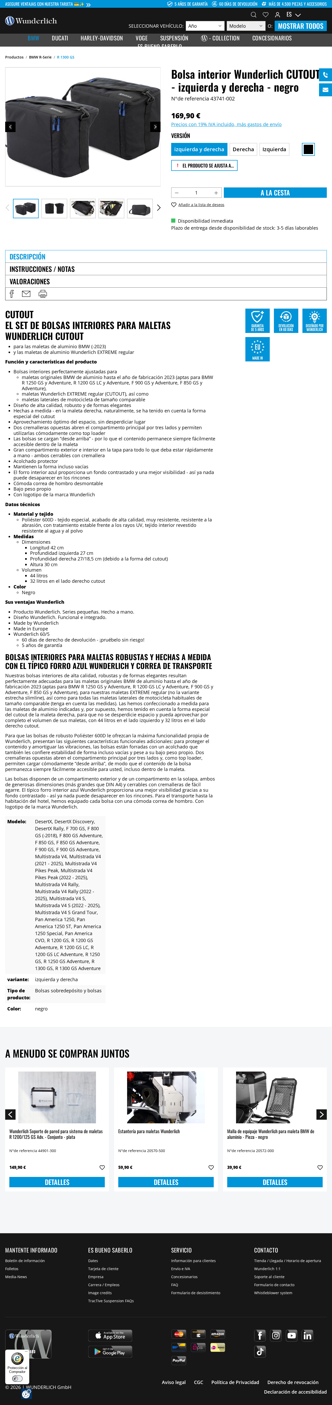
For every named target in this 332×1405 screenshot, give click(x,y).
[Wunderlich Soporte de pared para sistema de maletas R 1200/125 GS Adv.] (57, 1097)
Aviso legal (174, 1382)
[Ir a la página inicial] (31, 20)
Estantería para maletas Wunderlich (149, 1131)
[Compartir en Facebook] (12, 294)
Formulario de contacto (274, 1284)
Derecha (243, 149)
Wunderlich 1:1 (267, 1268)
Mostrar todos (300, 26)
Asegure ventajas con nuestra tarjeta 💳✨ (44, 4)
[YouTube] (292, 1336)
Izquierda (274, 149)
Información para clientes (193, 1260)
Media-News (16, 1276)
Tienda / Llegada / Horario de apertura (287, 1260)
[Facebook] (260, 1336)
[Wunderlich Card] (28, 1344)
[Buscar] (254, 14)
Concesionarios (184, 1276)
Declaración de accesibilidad (295, 1392)
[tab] (166, 256)
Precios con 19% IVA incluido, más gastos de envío (226, 124)
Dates (93, 1260)
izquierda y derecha (199, 149)
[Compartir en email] (26, 294)
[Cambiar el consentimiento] (26, 1393)
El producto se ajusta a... (208, 165)
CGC (198, 1382)
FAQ (174, 1284)
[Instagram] (276, 1336)
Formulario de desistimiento (195, 1292)
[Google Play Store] (110, 1352)
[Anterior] (10, 127)
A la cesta (275, 192)
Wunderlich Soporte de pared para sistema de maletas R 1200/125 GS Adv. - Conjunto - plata (56, 1134)
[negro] (308, 149)
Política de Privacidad (235, 1382)
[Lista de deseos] (266, 14)
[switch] (17, 1378)
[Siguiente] (155, 127)
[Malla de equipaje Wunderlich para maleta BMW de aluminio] (275, 1097)
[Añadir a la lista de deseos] (102, 1167)
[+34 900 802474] (325, 74)
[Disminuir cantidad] (176, 192)
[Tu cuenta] (277, 14)
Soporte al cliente (269, 1276)
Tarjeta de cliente (103, 1268)
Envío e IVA (180, 1268)
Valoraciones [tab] (30, 281)
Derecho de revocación (293, 1382)
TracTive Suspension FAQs (111, 1300)
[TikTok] (260, 1352)
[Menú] (26, 1353)
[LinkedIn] (307, 1336)
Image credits (100, 1292)
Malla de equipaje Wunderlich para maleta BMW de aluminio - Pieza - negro (270, 1134)
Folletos (11, 1268)
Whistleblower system (273, 1292)
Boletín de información (25, 1260)
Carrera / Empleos (104, 1284)
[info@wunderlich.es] (325, 89)
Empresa (95, 1276)
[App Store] (110, 1336)
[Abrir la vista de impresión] (43, 294)
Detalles (57, 1182)
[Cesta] (324, 14)
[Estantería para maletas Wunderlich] (166, 1097)
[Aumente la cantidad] (216, 192)
